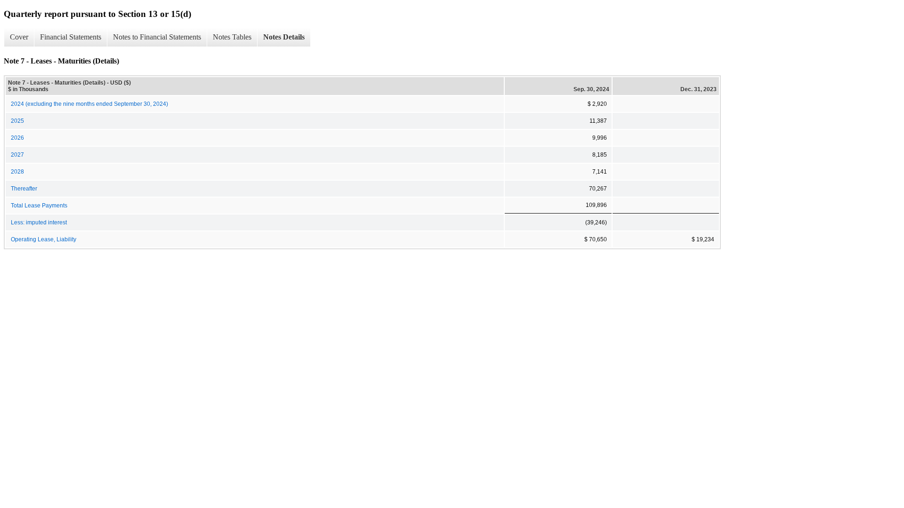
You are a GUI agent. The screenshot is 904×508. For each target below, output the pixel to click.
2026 (17, 138)
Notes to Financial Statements (157, 37)
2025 (17, 121)
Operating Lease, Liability (43, 239)
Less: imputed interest (39, 222)
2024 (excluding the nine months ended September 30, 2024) (89, 104)
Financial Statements (70, 37)
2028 (17, 172)
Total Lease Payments (39, 205)
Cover (19, 37)
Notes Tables (232, 37)
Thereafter (24, 188)
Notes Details (284, 37)
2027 (17, 155)
